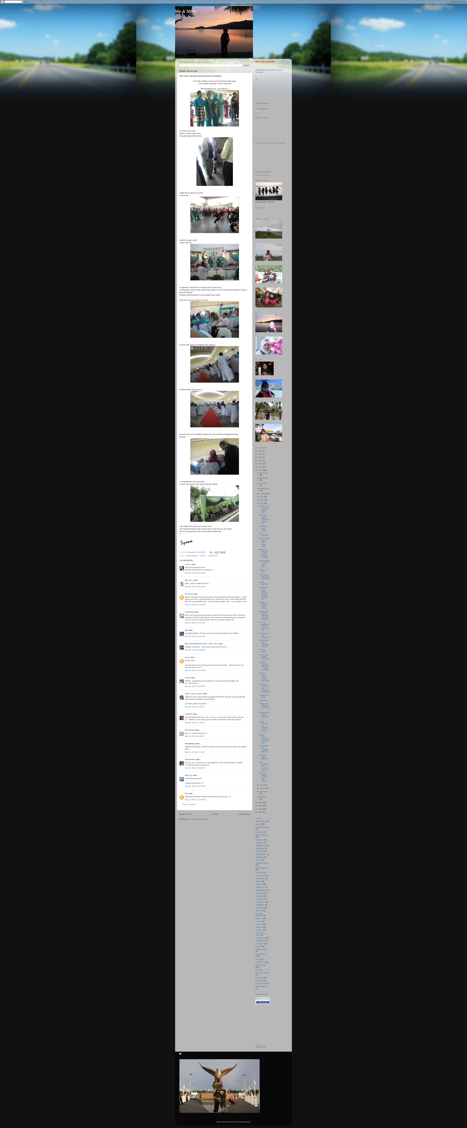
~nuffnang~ (259, 908)
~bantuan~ (259, 840)
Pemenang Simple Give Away (264, 657)
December (264, 473)
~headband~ (260, 878)
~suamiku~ (259, 944)
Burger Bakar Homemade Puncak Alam (264, 739)
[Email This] (215, 552)
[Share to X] (220, 552)
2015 (260, 461)
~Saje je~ (259, 930)
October (263, 483)
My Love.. (189, 580)
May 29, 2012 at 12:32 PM (195, 800)
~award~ (258, 832)
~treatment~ (260, 962)
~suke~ (258, 946)
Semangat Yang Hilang (263, 528)
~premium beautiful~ (259, 914)
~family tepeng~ (192, 556)
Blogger (247, 1122)
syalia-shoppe (260, 983)
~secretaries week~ (260, 934)
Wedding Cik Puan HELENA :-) (264, 715)
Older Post (244, 814)
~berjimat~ (259, 843)
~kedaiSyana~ (260, 890)
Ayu (186, 793)
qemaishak (189, 612)
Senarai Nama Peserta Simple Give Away (264, 677)
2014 (260, 464)
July (262, 497)
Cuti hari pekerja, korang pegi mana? (264, 777)
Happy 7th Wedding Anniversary (265, 706)
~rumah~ (258, 924)
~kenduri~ (203, 556)
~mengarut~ (260, 902)
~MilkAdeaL (259, 905)
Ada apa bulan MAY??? (264, 757)
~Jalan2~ (258, 884)
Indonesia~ (259, 978)
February (263, 791)
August (263, 494)
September (264, 488)
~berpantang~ (260, 846)
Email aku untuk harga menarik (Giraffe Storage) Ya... (264, 593)
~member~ (259, 899)
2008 (260, 812)
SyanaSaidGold (261, 986)
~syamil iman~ (213, 556)
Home (215, 814)
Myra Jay (188, 775)
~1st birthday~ (260, 821)
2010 (260, 806)
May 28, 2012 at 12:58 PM (195, 686)
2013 (260, 467)
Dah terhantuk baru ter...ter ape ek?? (264, 766)
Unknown (189, 594)
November (264, 478)
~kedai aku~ (260, 887)
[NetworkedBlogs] (262, 1001)
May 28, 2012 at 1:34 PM (194, 723)
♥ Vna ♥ (188, 564)
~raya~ (258, 921)
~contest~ (259, 851)
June (262, 500)
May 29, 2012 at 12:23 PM (195, 786)
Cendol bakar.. (263, 651)
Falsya (187, 678)
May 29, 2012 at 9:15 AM (194, 768)
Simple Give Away (264, 696)
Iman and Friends (262, 973)
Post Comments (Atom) (199, 819)
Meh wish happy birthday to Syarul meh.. (264, 519)
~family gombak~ (262, 863)
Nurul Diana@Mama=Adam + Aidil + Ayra (201, 644)
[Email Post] (210, 552)
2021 (260, 451)
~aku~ (257, 824)
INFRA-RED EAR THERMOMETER (264, 643)
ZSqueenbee (190, 759)
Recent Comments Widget (262, 175)
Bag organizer (264, 534)
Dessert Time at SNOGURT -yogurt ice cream (264, 666)
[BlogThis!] (217, 552)
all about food (260, 965)
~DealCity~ (259, 857)
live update (259, 981)
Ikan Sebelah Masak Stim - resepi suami (265, 542)
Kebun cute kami (264, 571)
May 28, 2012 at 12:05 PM (195, 650)
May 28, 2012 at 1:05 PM (194, 707)
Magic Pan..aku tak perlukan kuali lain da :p (264, 727)
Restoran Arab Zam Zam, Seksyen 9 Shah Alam (265, 688)
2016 (260, 457)
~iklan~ (258, 881)
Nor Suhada (190, 730)
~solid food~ (260, 941)
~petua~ (258, 911)
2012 (260, 470)
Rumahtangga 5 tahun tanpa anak (264, 564)
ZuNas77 (188, 714)
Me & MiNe (186, 11)
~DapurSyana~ (261, 854)
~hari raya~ (259, 876)
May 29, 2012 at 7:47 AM (194, 752)
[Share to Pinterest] (224, 552)
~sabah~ (258, 927)
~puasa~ (258, 918)
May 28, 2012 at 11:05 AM (195, 605)
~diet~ (257, 860)
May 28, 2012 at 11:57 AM (195, 636)
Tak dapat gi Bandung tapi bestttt (264, 577)
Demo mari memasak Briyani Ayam (264, 509)
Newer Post (185, 814)
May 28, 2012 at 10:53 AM (195, 573)
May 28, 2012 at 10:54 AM (195, 586)
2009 (260, 809)
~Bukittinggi (259, 848)
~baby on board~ (262, 835)
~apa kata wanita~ (262, 827)
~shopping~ (259, 938)
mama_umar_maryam (193, 694)
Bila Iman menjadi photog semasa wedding (264, 553)
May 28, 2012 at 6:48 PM (194, 736)
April (262, 785)
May (262, 503)
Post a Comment (189, 804)
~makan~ (259, 896)
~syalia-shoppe (261, 949)
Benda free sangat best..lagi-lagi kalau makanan (264, 615)
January (263, 797)
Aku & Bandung (264, 583)
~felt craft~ (259, 873)
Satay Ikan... (264, 700)
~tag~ (257, 959)
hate (257, 970)
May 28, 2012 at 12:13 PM (195, 670)
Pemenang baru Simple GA (264, 635)
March (262, 788)
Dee (186, 630)
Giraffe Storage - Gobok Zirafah (264, 605)
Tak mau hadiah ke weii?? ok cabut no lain (264, 626)
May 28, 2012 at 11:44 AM (195, 623)
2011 (260, 803)
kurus (187, 657)
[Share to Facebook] (222, 552)
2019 (260, 454)
